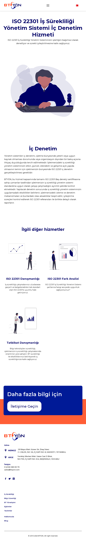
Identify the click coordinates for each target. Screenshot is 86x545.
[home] (12, 5)
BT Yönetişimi (9, 502)
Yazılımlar (8, 511)
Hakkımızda (9, 517)
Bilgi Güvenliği (10, 498)
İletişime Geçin (24, 406)
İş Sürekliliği (9, 494)
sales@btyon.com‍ (11, 470)
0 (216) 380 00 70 (11, 467)
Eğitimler (8, 507)
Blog (6, 521)
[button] (47, 5)
